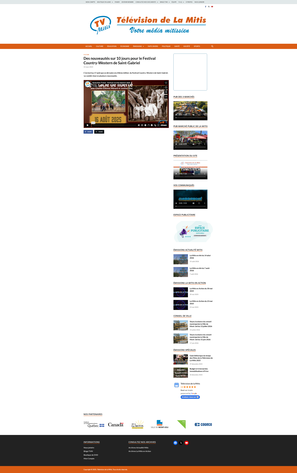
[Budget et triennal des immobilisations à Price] (180, 369)
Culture (99, 46)
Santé (176, 46)
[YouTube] (186, 443)
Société (186, 46)
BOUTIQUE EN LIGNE (104, 2)
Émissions (137, 46)
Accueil (89, 46)
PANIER (117, 2)
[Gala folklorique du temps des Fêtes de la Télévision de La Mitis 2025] (180, 355)
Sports (197, 46)
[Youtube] (212, 7)
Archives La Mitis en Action (140, 451)
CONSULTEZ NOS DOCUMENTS (146, 2)
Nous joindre (89, 447)
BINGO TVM (164, 2)
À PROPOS (189, 2)
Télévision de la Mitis (190, 383)
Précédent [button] (88, 424)
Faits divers (153, 46)
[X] (208, 7)
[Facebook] (205, 7)
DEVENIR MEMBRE (128, 2)
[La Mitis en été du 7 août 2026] (180, 268)
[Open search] (212, 46)
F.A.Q (180, 2)
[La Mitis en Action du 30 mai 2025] (180, 288)
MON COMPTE (90, 2)
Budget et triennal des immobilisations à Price (199, 370)
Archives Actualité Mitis (138, 447)
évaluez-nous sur (189, 397)
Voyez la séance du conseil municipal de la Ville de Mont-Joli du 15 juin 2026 (200, 337)
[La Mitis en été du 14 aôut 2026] (180, 255)
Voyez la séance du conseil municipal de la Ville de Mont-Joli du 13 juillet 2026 (201, 323)
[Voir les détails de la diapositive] (108, 424)
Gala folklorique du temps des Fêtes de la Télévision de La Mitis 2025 (201, 358)
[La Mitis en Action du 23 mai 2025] (180, 301)
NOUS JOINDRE (199, 2)
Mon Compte (89, 458)
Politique (166, 46)
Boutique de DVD (91, 455)
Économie (124, 46)
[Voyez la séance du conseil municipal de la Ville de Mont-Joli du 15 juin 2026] (180, 334)
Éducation (111, 46)
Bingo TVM (88, 451)
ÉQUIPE (174, 2)
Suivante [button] (209, 424)
